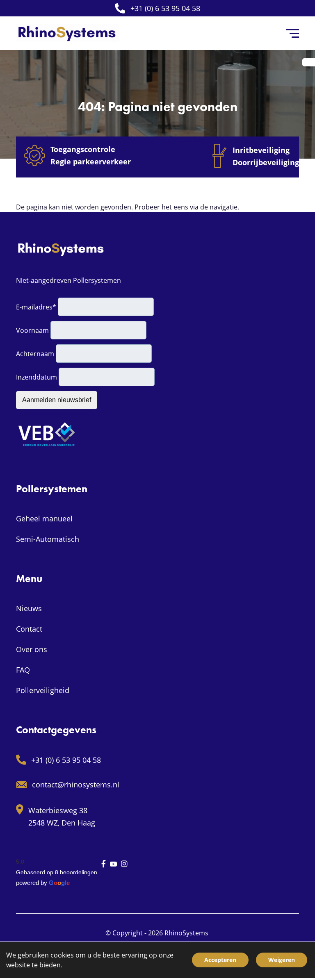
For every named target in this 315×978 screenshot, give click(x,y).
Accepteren (220, 960)
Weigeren (281, 960)
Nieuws (29, 608)
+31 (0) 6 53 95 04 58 (165, 8)
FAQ (23, 670)
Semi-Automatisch (47, 539)
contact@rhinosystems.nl (75, 784)
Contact (29, 629)
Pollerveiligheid (42, 690)
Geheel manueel (44, 518)
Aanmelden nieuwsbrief (56, 399)
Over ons (31, 649)
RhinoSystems (186, 932)
